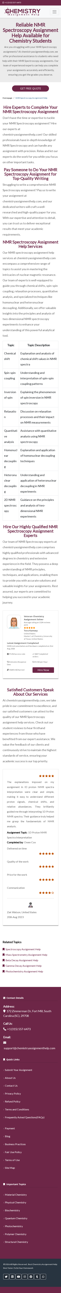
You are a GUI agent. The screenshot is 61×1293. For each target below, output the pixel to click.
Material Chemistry (16, 1194)
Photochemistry (14, 1226)
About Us (10, 1077)
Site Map (10, 1167)
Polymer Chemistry (15, 1234)
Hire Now (43, 670)
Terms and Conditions (17, 1109)
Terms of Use (12, 1159)
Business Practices (15, 1144)
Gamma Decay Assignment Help (23, 965)
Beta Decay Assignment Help (21, 960)
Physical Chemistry (15, 1202)
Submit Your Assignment (18, 1069)
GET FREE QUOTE (30, 88)
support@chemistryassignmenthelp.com (29, 1048)
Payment (10, 1128)
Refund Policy (12, 1101)
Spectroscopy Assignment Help (23, 949)
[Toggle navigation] (54, 12)
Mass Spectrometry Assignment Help (26, 954)
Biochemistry (12, 1210)
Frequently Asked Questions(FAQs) (24, 1117)
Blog (7, 1136)
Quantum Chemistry (16, 1218)
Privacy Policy (13, 1093)
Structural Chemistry (16, 1241)
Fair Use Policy (13, 1152)
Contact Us (11, 1085)
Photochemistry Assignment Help (24, 971)
